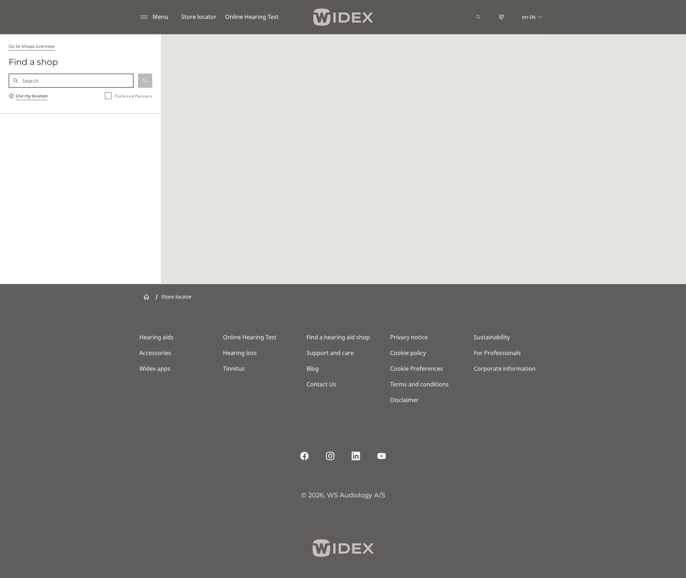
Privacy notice (409, 337)
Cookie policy (408, 353)
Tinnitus (234, 368)
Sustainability (492, 337)
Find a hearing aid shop (338, 337)
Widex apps (154, 368)
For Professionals (497, 353)
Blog (313, 368)
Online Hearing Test (252, 17)
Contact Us (321, 384)
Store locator (199, 17)
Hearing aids (156, 337)
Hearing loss (240, 353)
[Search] (478, 17)
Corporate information (505, 368)
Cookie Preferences (416, 368)
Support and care (330, 353)
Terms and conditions (419, 384)
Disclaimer (404, 400)
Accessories (155, 353)
